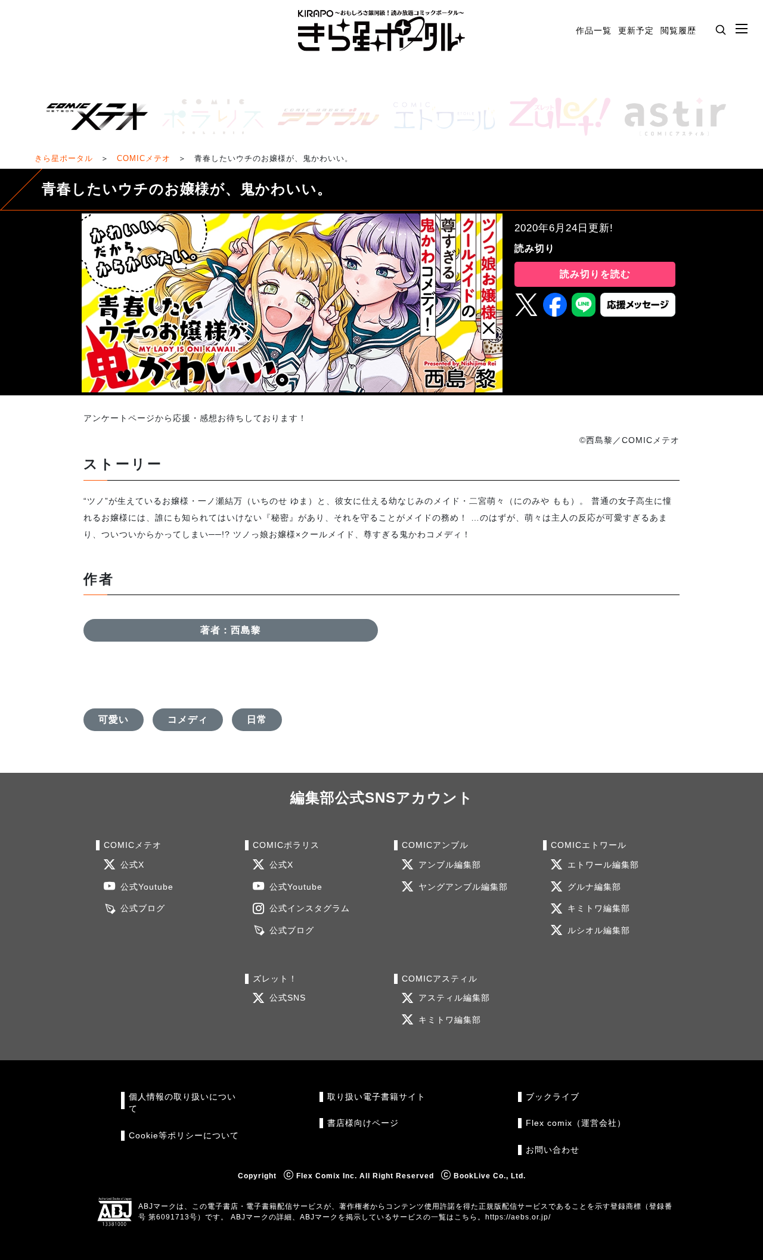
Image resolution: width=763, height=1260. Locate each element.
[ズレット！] (555, 116)
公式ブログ (142, 908)
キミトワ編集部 (598, 908)
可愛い (113, 719)
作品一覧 (594, 30)
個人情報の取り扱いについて (182, 1102)
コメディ (188, 719)
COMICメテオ (143, 158)
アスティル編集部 (454, 997)
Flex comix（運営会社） (576, 1123)
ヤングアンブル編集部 (463, 887)
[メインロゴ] (381, 31)
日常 (257, 719)
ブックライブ (552, 1096)
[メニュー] (742, 29)
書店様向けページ (363, 1123)
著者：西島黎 (230, 630)
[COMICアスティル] (670, 116)
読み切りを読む (595, 274)
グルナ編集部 (594, 887)
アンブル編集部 (449, 864)
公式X (132, 864)
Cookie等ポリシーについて (184, 1135)
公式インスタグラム (309, 908)
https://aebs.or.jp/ (518, 1217)
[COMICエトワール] (439, 116)
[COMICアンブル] (323, 116)
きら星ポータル (64, 158)
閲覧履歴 (678, 30)
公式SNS (287, 997)
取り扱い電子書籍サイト (376, 1096)
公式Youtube (146, 887)
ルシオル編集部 (598, 930)
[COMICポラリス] (208, 116)
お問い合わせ (552, 1150)
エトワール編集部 (603, 864)
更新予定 (636, 30)
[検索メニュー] (721, 29)
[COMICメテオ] (92, 116)
